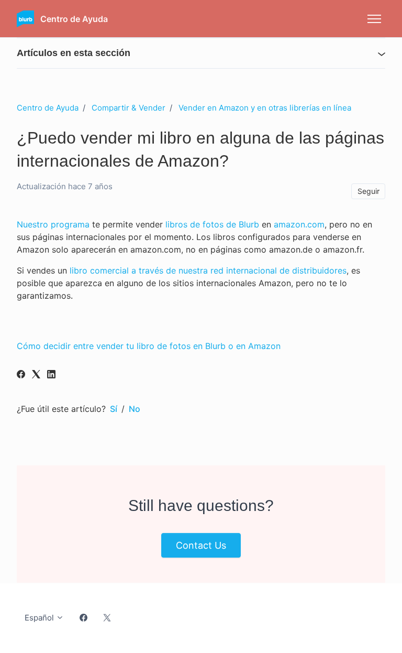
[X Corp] (36, 375)
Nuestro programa (53, 224)
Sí (113, 409)
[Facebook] (21, 375)
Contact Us (201, 545)
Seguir (368, 191)
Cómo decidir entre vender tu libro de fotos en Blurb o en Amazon (149, 346)
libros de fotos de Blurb (212, 224)
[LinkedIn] (51, 375)
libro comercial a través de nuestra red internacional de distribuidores (208, 270)
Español (40, 618)
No (134, 409)
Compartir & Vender (128, 108)
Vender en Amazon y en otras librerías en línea (264, 108)
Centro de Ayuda (48, 108)
